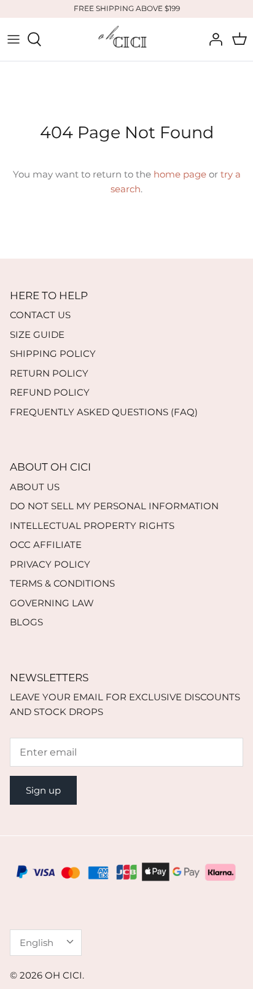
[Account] (212, 39)
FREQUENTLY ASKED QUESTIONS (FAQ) (104, 412)
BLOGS (26, 622)
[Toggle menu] (13, 39)
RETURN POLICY (49, 373)
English (36, 942)
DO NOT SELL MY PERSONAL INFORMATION (114, 506)
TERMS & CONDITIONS (62, 583)
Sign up (43, 790)
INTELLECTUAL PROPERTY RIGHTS (92, 525)
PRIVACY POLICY (50, 564)
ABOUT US (35, 487)
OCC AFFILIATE (46, 544)
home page (180, 174)
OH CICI (63, 975)
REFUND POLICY (50, 392)
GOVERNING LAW (52, 603)
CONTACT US (40, 315)
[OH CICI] (126, 39)
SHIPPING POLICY (53, 353)
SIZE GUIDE (37, 334)
